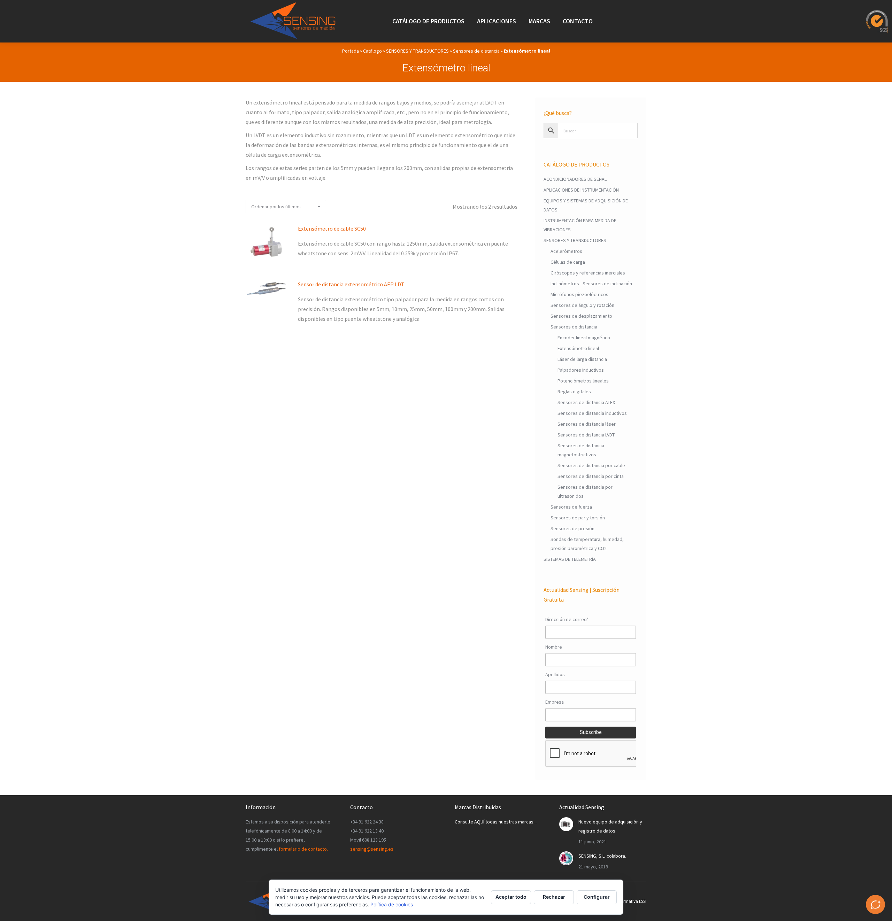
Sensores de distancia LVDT (586, 435)
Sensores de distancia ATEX (586, 402)
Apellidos (555, 674)
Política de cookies (391, 904)
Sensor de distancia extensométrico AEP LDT (351, 284)
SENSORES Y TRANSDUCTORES (417, 51)
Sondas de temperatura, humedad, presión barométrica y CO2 (587, 543)
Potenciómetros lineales (583, 381)
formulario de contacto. (303, 849)
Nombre (553, 647)
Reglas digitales (574, 391)
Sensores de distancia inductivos (592, 413)
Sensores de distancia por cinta (591, 476)
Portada (350, 51)
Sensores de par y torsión (578, 517)
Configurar (597, 897)
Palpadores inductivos (581, 370)
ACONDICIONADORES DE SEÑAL (575, 179)
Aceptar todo (510, 897)
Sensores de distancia (476, 51)
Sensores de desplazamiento (581, 316)
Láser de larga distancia (582, 359)
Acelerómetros (566, 251)
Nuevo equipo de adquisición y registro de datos (610, 826)
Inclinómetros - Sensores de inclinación (591, 283)
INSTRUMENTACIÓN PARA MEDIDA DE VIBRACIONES (580, 225)
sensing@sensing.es (371, 849)
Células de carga (568, 262)
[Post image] (566, 824)
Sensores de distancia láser (587, 424)
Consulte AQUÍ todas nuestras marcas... (496, 822)
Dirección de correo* (567, 619)
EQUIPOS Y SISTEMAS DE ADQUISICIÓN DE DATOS (586, 205)
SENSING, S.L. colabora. (602, 856)
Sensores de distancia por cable (591, 465)
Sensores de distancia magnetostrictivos (581, 450)
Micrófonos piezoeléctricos (579, 294)
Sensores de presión (572, 528)
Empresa (554, 702)
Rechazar (554, 897)
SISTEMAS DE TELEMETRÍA (570, 559)
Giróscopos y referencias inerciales (588, 273)
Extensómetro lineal (578, 348)
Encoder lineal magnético (584, 337)
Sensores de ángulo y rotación (582, 305)
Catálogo (372, 51)
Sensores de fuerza (571, 507)
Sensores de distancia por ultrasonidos (585, 491)
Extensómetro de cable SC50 (332, 228)
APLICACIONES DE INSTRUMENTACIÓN (581, 190)
